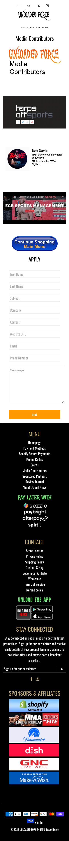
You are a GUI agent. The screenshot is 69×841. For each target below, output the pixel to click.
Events (35, 464)
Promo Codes (34, 459)
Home (23, 27)
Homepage (34, 442)
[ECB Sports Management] (34, 208)
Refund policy (34, 589)
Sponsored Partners (34, 476)
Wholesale (34, 578)
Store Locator (34, 550)
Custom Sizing (34, 567)
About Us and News (34, 487)
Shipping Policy (34, 561)
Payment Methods (34, 448)
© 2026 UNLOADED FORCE (24, 829)
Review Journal (34, 481)
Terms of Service (34, 584)
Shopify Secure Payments (34, 453)
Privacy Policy (34, 556)
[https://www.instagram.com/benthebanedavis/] (34, 160)
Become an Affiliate (34, 573)
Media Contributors (34, 470)
